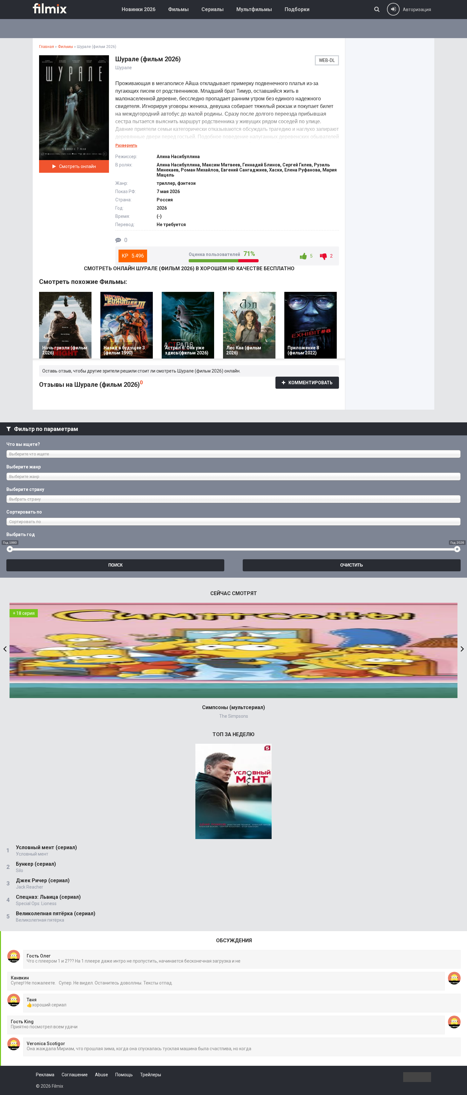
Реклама (45, 1074)
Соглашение (75, 1074)
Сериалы (212, 9)
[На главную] (54, 8)
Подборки (297, 9)
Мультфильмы (254, 9)
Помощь (124, 1074)
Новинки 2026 (138, 9)
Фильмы (178, 9)
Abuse (101, 1074)
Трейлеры (150, 1074)
